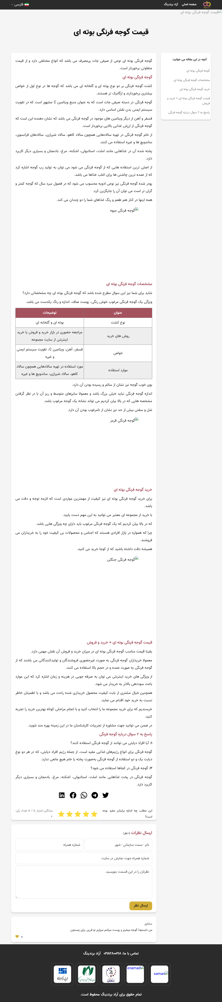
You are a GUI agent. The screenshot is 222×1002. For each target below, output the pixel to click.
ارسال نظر (141, 905)
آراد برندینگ (171, 4)
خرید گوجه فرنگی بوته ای (195, 89)
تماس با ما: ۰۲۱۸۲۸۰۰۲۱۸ (121, 953)
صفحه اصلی (189, 4)
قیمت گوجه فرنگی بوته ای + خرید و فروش (188, 101)
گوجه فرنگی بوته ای (198, 71)
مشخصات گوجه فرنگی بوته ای (192, 80)
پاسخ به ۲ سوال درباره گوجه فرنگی (189, 112)
